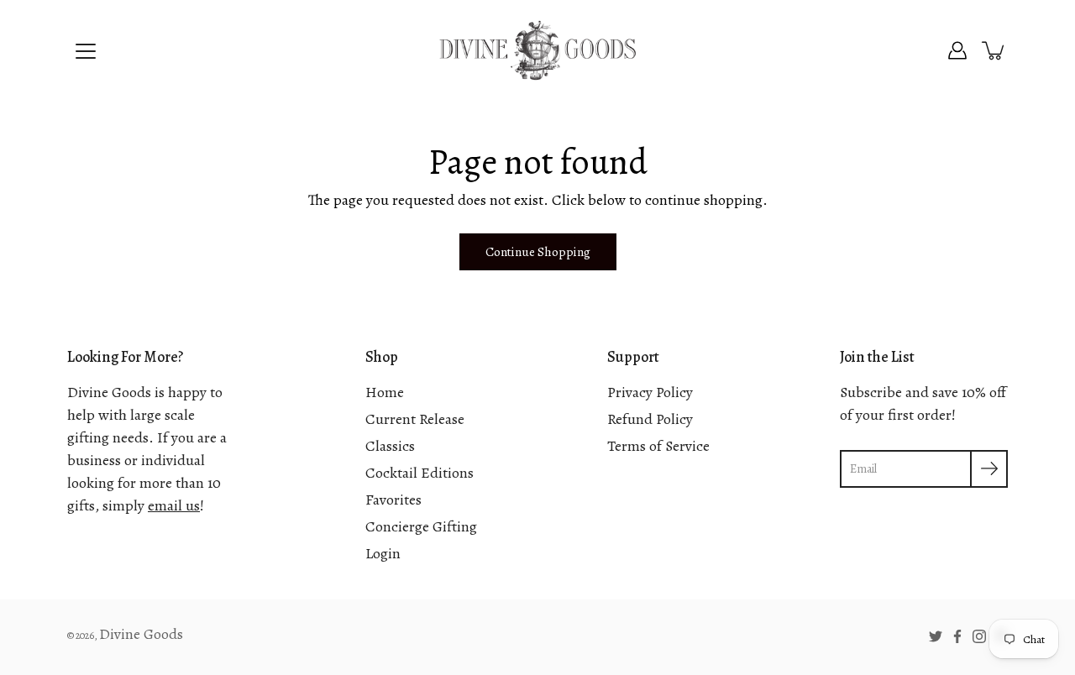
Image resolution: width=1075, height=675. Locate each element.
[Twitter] (935, 636)
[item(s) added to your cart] (994, 50)
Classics (390, 446)
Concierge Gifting (421, 526)
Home (384, 392)
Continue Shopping (537, 251)
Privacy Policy (650, 392)
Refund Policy (650, 419)
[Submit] (989, 469)
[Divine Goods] (537, 50)
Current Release (414, 419)
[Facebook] (957, 636)
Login (383, 553)
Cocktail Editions (419, 473)
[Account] (957, 50)
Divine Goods (141, 634)
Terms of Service (658, 446)
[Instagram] (979, 636)
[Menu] (85, 51)
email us (174, 505)
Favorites (393, 499)
